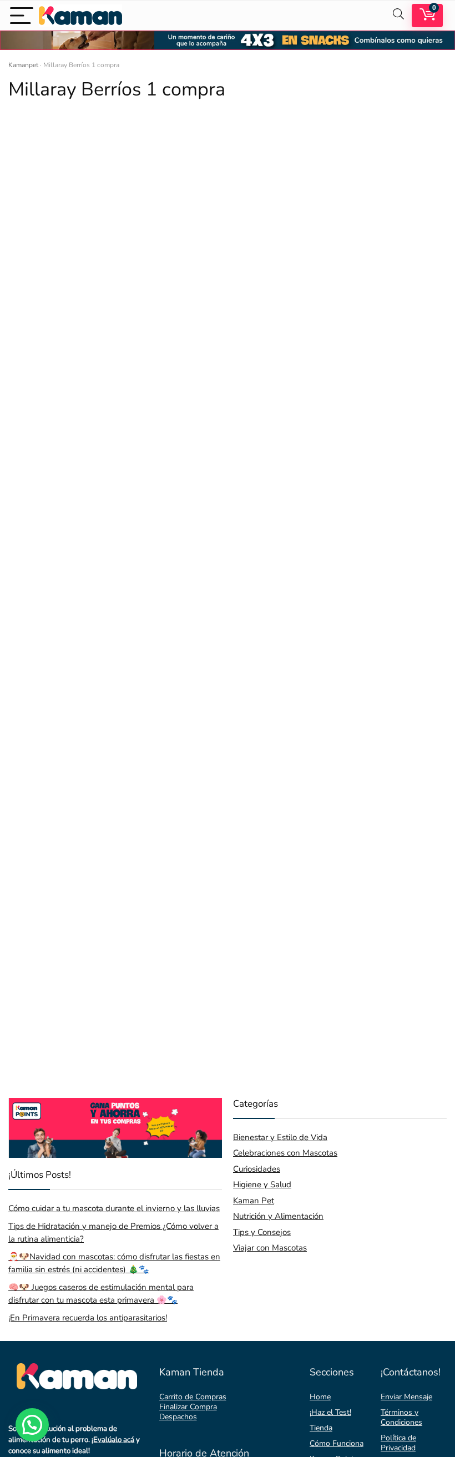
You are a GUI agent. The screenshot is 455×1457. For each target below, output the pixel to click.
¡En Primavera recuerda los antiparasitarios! (87, 1317)
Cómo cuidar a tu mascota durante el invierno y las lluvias (114, 1208)
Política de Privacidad (398, 1443)
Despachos (178, 1416)
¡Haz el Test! (330, 1412)
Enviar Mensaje (406, 1397)
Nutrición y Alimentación (278, 1216)
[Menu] (21, 15)
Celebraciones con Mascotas (285, 1152)
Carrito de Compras (192, 1397)
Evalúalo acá (113, 1440)
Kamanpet (23, 65)
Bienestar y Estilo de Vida (280, 1137)
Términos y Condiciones (401, 1417)
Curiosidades (256, 1168)
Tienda (321, 1428)
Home (320, 1397)
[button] (32, 1424)
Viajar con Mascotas (270, 1247)
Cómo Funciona (336, 1443)
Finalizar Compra (188, 1406)
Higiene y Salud (262, 1184)
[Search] (398, 15)
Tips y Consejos (262, 1232)
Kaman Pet (253, 1200)
